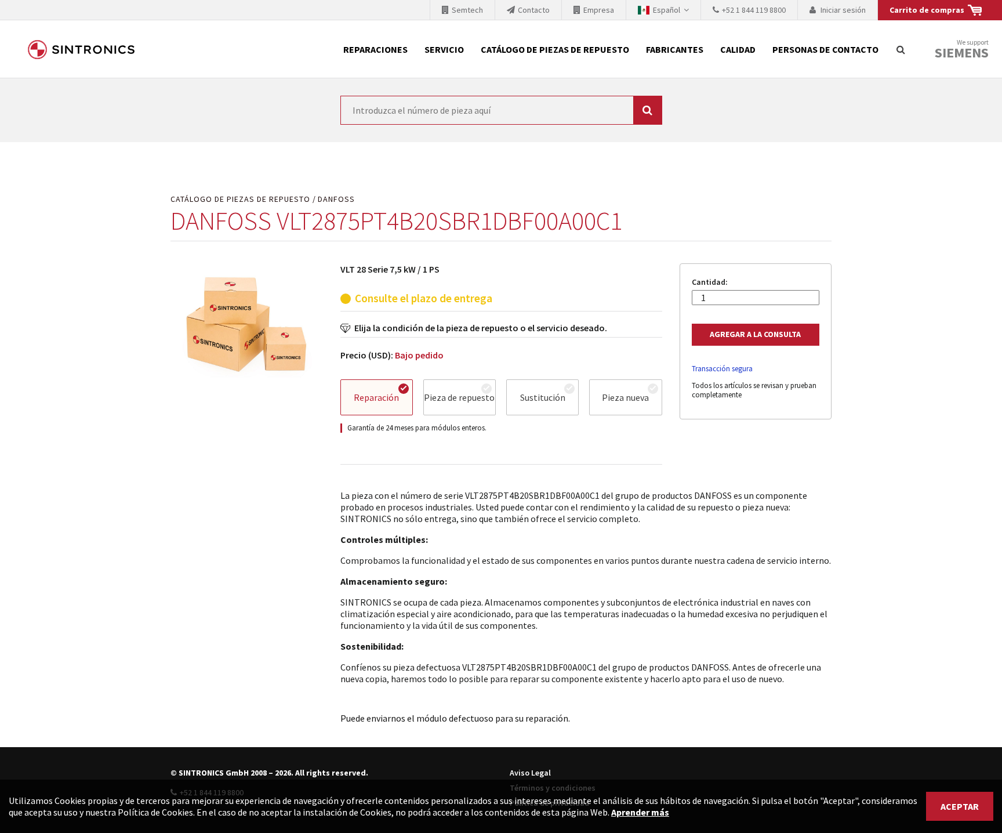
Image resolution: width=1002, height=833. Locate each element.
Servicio (444, 49)
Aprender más (640, 812)
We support (962, 49)
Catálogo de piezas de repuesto (555, 49)
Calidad (738, 49)
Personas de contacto (825, 49)
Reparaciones (375, 49)
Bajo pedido (419, 355)
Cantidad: (710, 282)
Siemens (962, 53)
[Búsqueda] (900, 49)
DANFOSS (336, 199)
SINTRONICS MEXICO (81, 49)
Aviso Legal (530, 772)
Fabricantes (674, 49)
